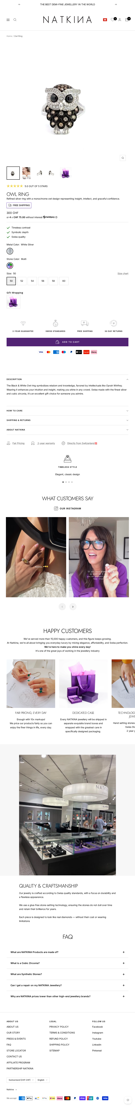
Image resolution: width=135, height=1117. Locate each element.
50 (11, 280)
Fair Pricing (19, 443)
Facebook (97, 1026)
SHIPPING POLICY (59, 1044)
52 (21, 280)
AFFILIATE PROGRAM (18, 1062)
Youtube (96, 1038)
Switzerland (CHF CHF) (19, 1080)
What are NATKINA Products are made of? (34, 952)
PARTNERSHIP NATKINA (20, 1068)
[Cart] (126, 19)
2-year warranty (46, 443)
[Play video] (12, 591)
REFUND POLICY (58, 1038)
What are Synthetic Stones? (26, 974)
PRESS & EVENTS (16, 1038)
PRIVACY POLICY (59, 1026)
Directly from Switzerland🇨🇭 (82, 443)
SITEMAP (54, 1050)
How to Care (15, 410)
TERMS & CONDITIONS (62, 1032)
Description (14, 379)
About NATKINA (16, 429)
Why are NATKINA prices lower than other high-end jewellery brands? (51, 996)
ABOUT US (12, 1026)
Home (9, 36)
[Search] (15, 19)
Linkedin (96, 1044)
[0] (112, 19)
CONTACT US (14, 1056)
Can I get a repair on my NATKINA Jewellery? (36, 985)
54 (32, 280)
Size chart (123, 273)
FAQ (9, 1044)
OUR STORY (13, 1032)
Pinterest (97, 1050)
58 (53, 280)
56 (42, 280)
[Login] (119, 19)
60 (63, 280)
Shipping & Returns (19, 420)
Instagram (97, 1032)
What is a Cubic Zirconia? (25, 963)
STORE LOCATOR (16, 1050)
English (41, 1080)
